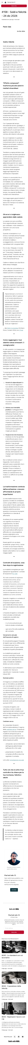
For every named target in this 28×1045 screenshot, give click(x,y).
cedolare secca (11, 729)
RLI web (14, 574)
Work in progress (12, 328)
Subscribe (14, 6)
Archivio (14, 889)
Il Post (21, 330)
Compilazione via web (17, 760)
